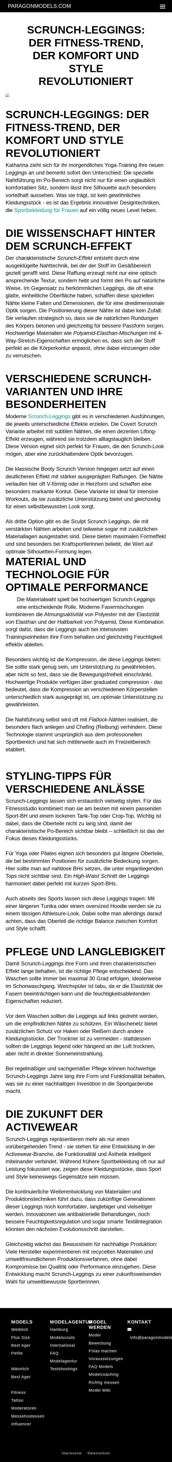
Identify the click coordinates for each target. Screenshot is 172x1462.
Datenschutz (99, 1453)
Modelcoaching (104, 1374)
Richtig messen (104, 1382)
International (62, 1345)
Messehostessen (28, 1416)
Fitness (18, 1392)
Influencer (21, 1424)
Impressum (72, 1453)
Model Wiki (100, 1390)
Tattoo (17, 1400)
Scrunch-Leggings (49, 416)
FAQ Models (101, 1366)
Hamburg (59, 1329)
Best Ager (21, 1345)
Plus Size (20, 1337)
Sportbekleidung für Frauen (46, 210)
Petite (17, 1353)
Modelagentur (71, 1321)
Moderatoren (24, 1408)
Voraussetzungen (106, 1359)
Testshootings (63, 1369)
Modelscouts (62, 1337)
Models (22, 1321)
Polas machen (103, 1351)
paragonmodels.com (39, 6)
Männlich (20, 1369)
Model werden (100, 1324)
